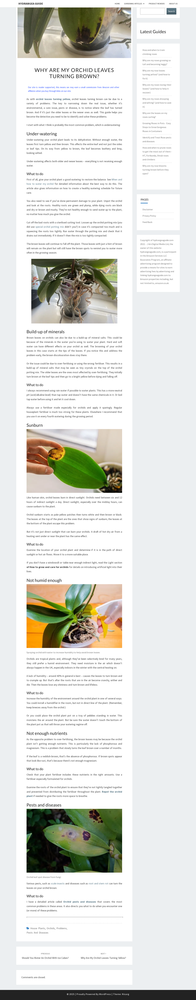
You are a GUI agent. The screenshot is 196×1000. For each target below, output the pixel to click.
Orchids (51, 928)
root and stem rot (98, 883)
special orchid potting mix (49, 226)
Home (117, 3)
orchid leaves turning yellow (53, 99)
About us (173, 3)
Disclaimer (147, 209)
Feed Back (147, 222)
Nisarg (125, 994)
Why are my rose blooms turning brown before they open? (155, 169)
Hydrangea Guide (30, 3)
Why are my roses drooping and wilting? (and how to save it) (156, 102)
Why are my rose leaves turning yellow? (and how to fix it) (156, 74)
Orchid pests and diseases (79, 901)
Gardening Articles (133, 3)
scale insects (58, 883)
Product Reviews (157, 3)
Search (171, 11)
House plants (37, 928)
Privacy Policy (149, 215)
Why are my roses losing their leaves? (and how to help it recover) (156, 88)
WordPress (105, 994)
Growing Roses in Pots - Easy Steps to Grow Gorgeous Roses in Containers (156, 127)
